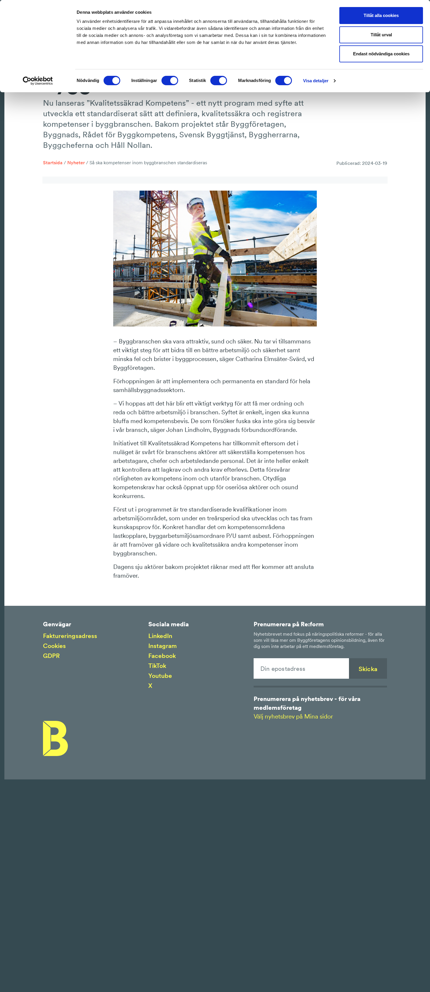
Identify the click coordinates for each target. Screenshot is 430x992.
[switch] (169, 80)
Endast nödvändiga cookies (381, 53)
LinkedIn (160, 636)
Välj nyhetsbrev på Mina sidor (293, 716)
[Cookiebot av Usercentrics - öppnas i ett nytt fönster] (37, 80)
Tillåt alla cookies (381, 15)
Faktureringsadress (70, 636)
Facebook (162, 656)
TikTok (157, 666)
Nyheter (76, 162)
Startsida (53, 162)
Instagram (162, 646)
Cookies (54, 646)
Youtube (160, 676)
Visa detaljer (315, 80)
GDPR (51, 656)
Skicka (368, 669)
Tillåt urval (381, 34)
